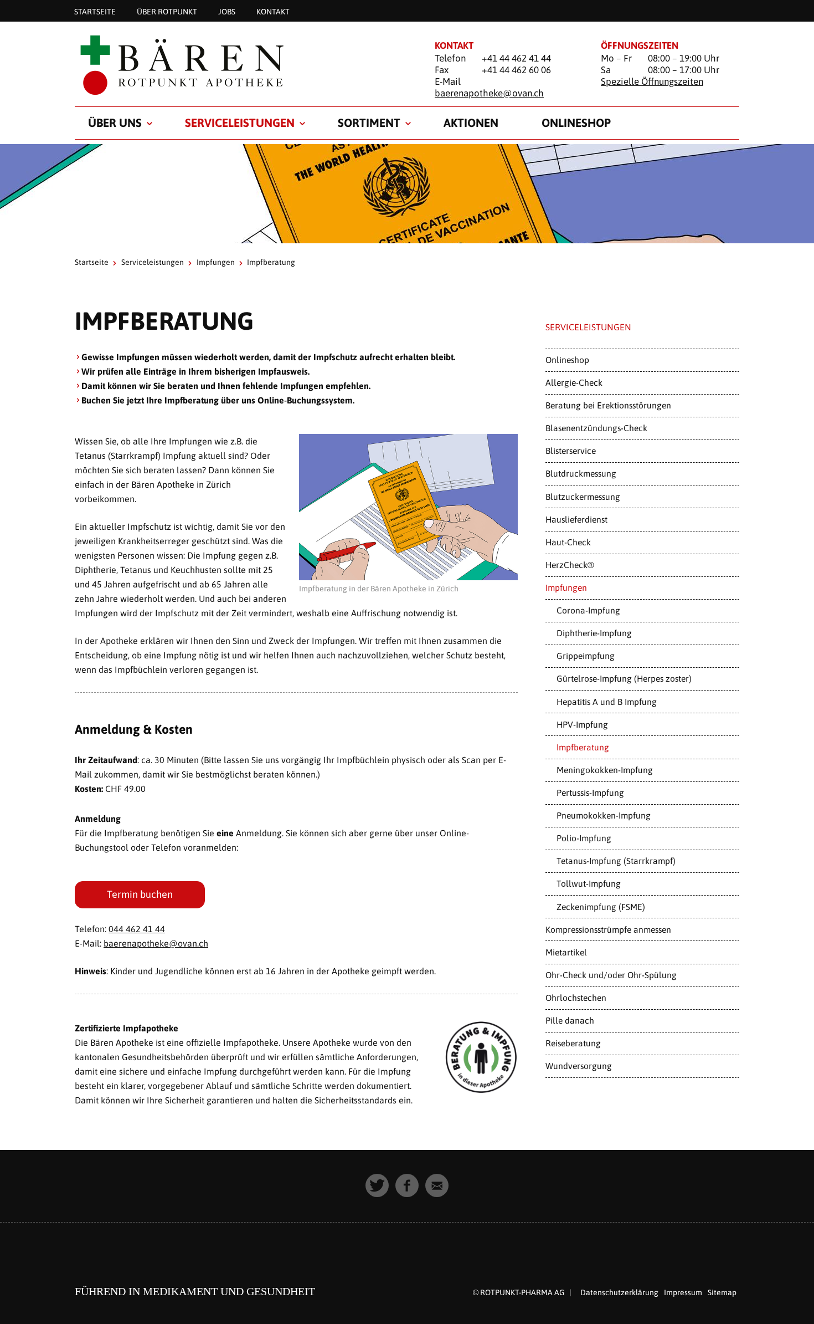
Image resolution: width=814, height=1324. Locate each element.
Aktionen (471, 122)
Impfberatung (583, 747)
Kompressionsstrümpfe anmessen (608, 929)
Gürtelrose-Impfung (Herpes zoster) (624, 678)
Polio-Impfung (584, 838)
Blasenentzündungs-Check (596, 428)
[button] (377, 1185)
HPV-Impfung (582, 724)
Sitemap (722, 1292)
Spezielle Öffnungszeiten (652, 81)
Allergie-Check (573, 382)
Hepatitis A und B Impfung (607, 702)
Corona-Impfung (588, 610)
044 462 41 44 (137, 929)
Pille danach (569, 1020)
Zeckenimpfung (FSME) (601, 907)
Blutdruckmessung (580, 473)
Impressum (683, 1292)
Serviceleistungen (240, 122)
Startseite (95, 11)
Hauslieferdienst (576, 519)
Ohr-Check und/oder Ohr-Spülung (611, 975)
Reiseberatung (573, 1043)
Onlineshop (576, 122)
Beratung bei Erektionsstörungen (608, 405)
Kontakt (273, 11)
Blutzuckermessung (582, 497)
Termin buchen (140, 894)
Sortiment (369, 122)
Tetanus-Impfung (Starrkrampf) (616, 861)
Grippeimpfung (586, 656)
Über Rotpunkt (167, 11)
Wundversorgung (578, 1066)
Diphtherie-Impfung (594, 633)
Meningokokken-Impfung (605, 770)
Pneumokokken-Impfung (604, 815)
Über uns (115, 122)
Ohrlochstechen (575, 998)
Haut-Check (568, 542)
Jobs (226, 11)
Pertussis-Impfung (590, 793)
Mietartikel (566, 952)
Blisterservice (570, 451)
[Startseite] (241, 64)
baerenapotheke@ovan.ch (489, 93)
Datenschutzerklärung (619, 1292)
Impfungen (216, 262)
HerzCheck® (569, 565)
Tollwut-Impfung (589, 883)
